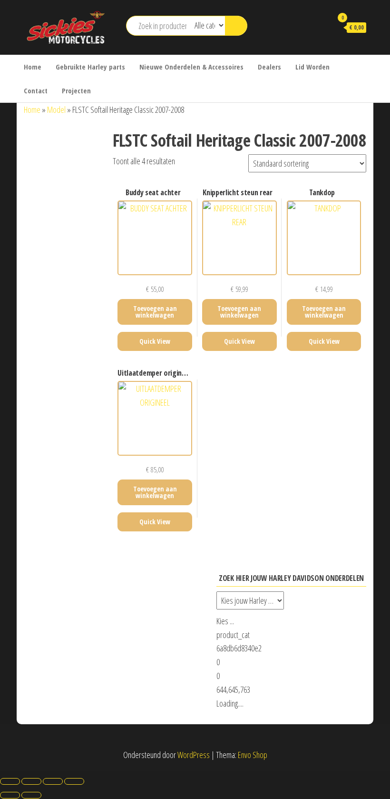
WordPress (193, 754)
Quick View (154, 341)
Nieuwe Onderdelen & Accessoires (191, 66)
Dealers (269, 66)
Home (32, 66)
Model (56, 109)
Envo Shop (252, 754)
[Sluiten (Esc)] (74, 781)
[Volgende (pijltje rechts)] (31, 795)
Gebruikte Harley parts (90, 66)
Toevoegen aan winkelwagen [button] (155, 312)
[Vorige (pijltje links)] (10, 795)
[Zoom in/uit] (10, 781)
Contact (36, 90)
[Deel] (53, 781)
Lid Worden (312, 66)
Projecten (76, 90)
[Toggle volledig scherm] (31, 781)
